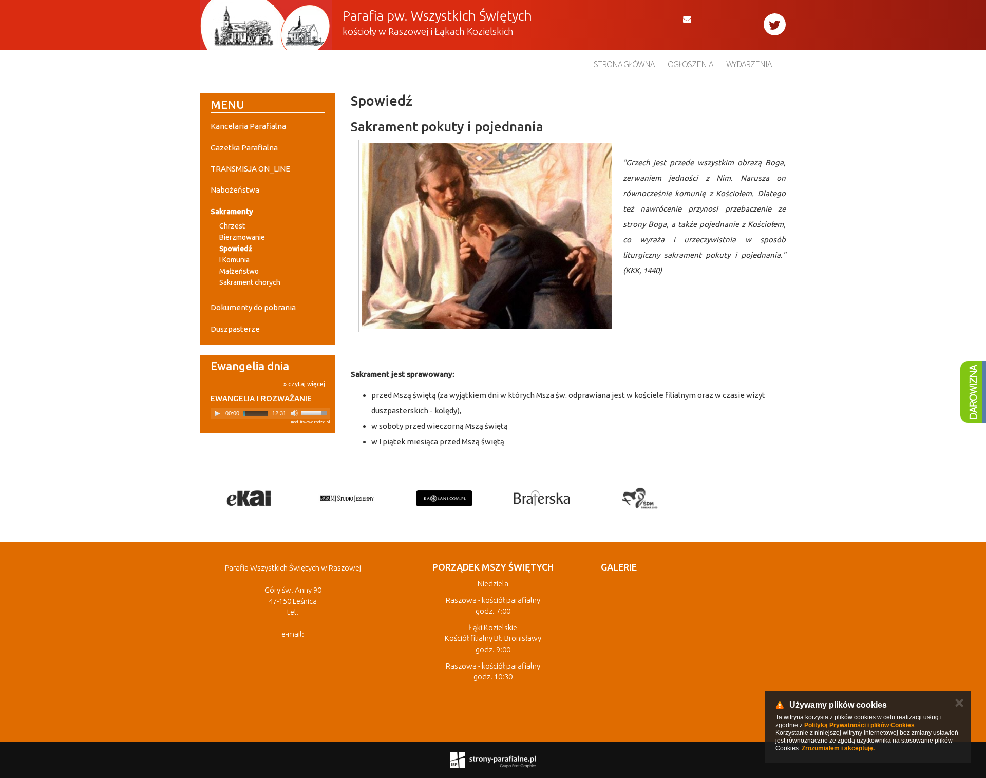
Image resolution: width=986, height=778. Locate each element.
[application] (270, 413)
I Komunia (234, 260)
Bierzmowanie (242, 237)
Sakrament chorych (249, 282)
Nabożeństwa (235, 189)
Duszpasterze (235, 329)
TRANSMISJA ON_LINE (250, 168)
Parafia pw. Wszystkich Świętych (437, 15)
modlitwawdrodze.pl (310, 422)
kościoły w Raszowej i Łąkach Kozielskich (428, 31)
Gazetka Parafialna (244, 147)
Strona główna (624, 64)
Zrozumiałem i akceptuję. (838, 748)
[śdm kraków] (639, 498)
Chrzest (232, 226)
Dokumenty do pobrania (253, 307)
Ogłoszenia (690, 64)
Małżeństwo (239, 271)
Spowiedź (235, 248)
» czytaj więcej (304, 384)
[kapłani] (444, 498)
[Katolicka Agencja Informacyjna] (249, 498)
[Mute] (294, 413)
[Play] (217, 413)
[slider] (315, 412)
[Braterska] (542, 498)
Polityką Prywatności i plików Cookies (859, 725)
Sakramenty (232, 211)
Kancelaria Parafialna (248, 126)
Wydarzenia (748, 64)
